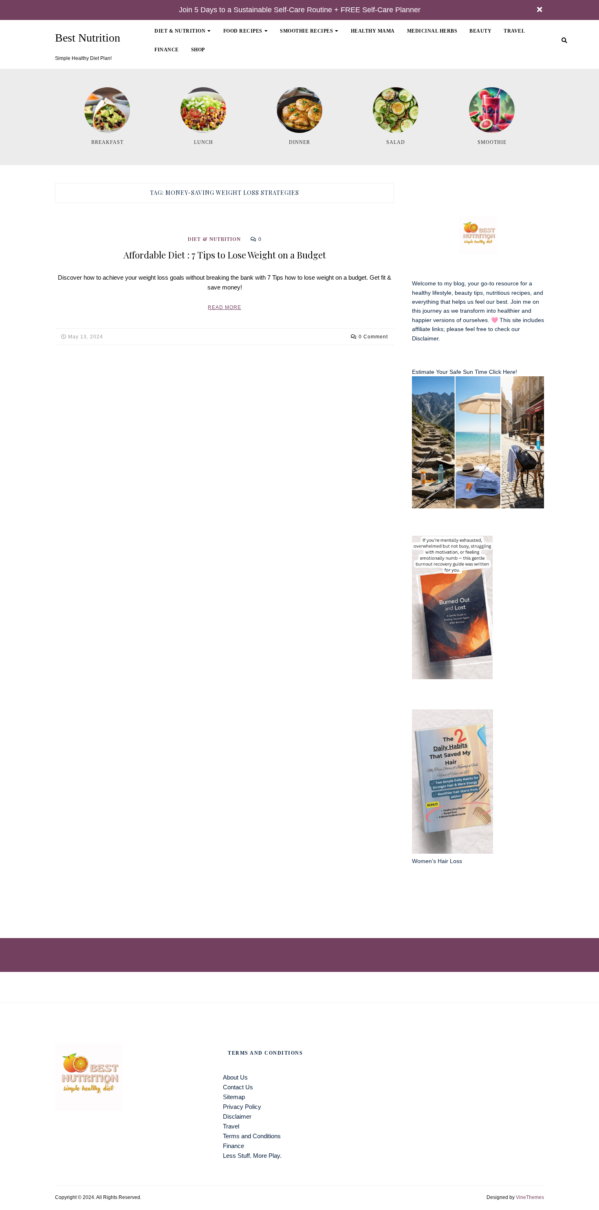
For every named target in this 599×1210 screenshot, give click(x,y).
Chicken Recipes (253, 57)
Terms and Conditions (252, 1136)
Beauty (480, 31)
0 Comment (373, 337)
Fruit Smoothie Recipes (319, 57)
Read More (224, 307)
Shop (198, 50)
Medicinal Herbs (432, 31)
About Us (235, 1077)
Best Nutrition (87, 38)
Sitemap (234, 1096)
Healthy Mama (373, 31)
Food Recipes (242, 31)
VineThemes (530, 1197)
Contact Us (238, 1087)
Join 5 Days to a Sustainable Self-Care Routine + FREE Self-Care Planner (300, 10)
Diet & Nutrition (179, 31)
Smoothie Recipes (306, 31)
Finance (166, 50)
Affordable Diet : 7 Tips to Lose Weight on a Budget (224, 255)
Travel (514, 31)
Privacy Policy (242, 1106)
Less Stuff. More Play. (252, 1155)
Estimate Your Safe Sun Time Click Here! (464, 372)
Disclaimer (425, 338)
